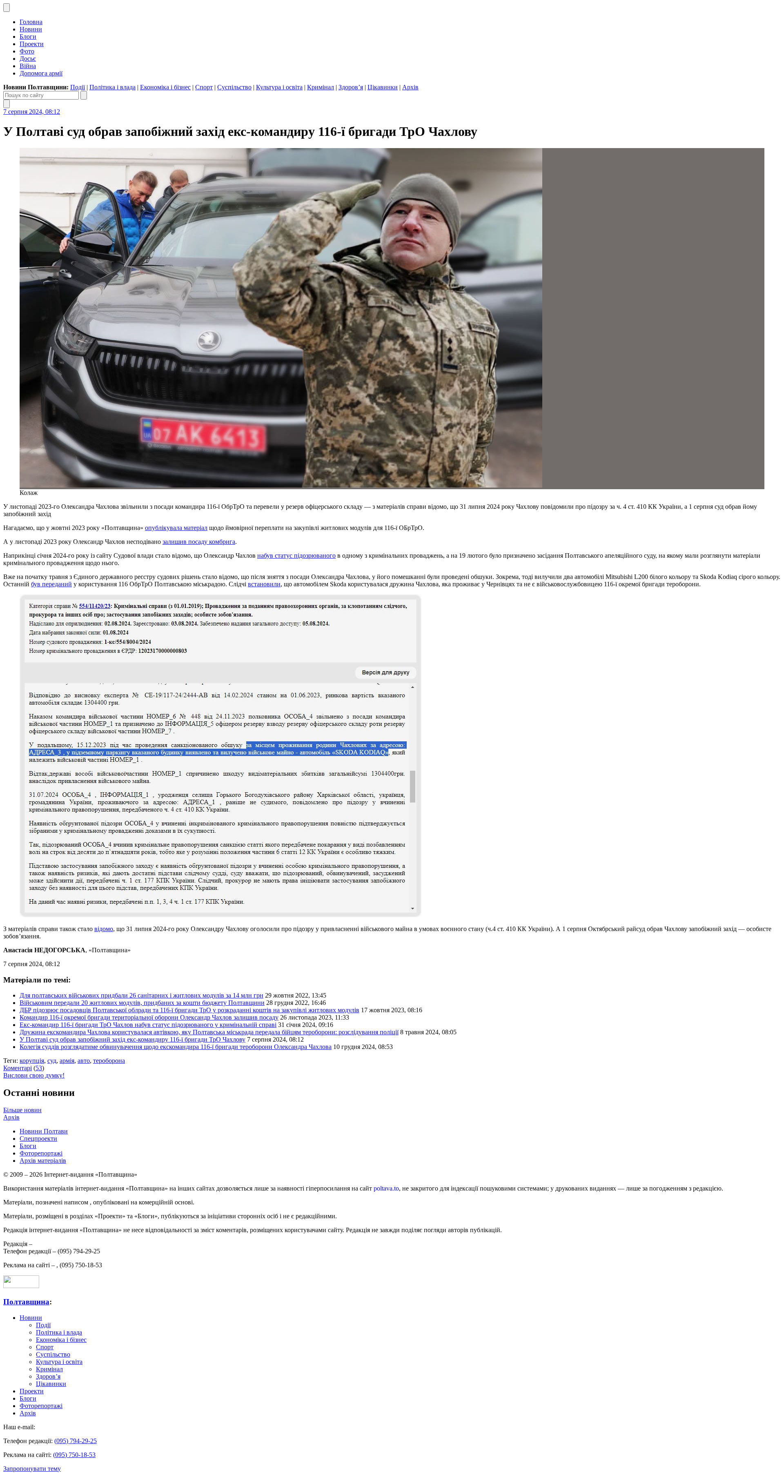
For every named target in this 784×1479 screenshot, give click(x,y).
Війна (28, 65)
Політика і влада (112, 87)
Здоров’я (351, 87)
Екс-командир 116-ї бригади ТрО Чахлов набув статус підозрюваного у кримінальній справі (148, 1024)
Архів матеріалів (43, 1160)
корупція (32, 1060)
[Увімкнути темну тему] (6, 7)
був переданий (51, 584)
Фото (27, 51)
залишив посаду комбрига (199, 541)
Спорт (204, 87)
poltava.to (386, 1188)
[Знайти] (83, 95)
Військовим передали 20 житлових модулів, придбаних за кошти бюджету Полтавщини (142, 1002)
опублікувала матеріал (176, 527)
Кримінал (320, 87)
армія (67, 1060)
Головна (31, 21)
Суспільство (234, 87)
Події (77, 87)
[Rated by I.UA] (21, 1285)
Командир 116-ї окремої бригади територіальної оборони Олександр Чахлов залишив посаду (149, 1017)
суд (51, 1060)
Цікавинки (383, 87)
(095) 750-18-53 (74, 1454)
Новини (31, 29)
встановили (264, 584)
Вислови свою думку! (34, 1075)
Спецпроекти (38, 1138)
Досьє (28, 58)
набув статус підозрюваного (296, 555)
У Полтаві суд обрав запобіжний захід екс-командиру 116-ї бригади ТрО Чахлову (132, 1039)
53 (39, 1067)
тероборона (109, 1060)
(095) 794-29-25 (75, 1440)
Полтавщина (26, 1301)
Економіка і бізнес (165, 87)
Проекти (32, 43)
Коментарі (17, 1067)
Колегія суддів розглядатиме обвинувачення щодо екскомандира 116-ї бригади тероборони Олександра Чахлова (176, 1046)
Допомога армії (41, 73)
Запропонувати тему (32, 1468)
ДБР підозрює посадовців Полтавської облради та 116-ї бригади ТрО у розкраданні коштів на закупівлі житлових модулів (189, 1010)
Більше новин (22, 1109)
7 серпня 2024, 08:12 (31, 111)
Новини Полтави (44, 1131)
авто (84, 1060)
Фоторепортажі (41, 1153)
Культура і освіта (279, 87)
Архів (410, 87)
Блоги (28, 36)
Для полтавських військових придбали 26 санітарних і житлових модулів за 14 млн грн (141, 995)
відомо (103, 928)
